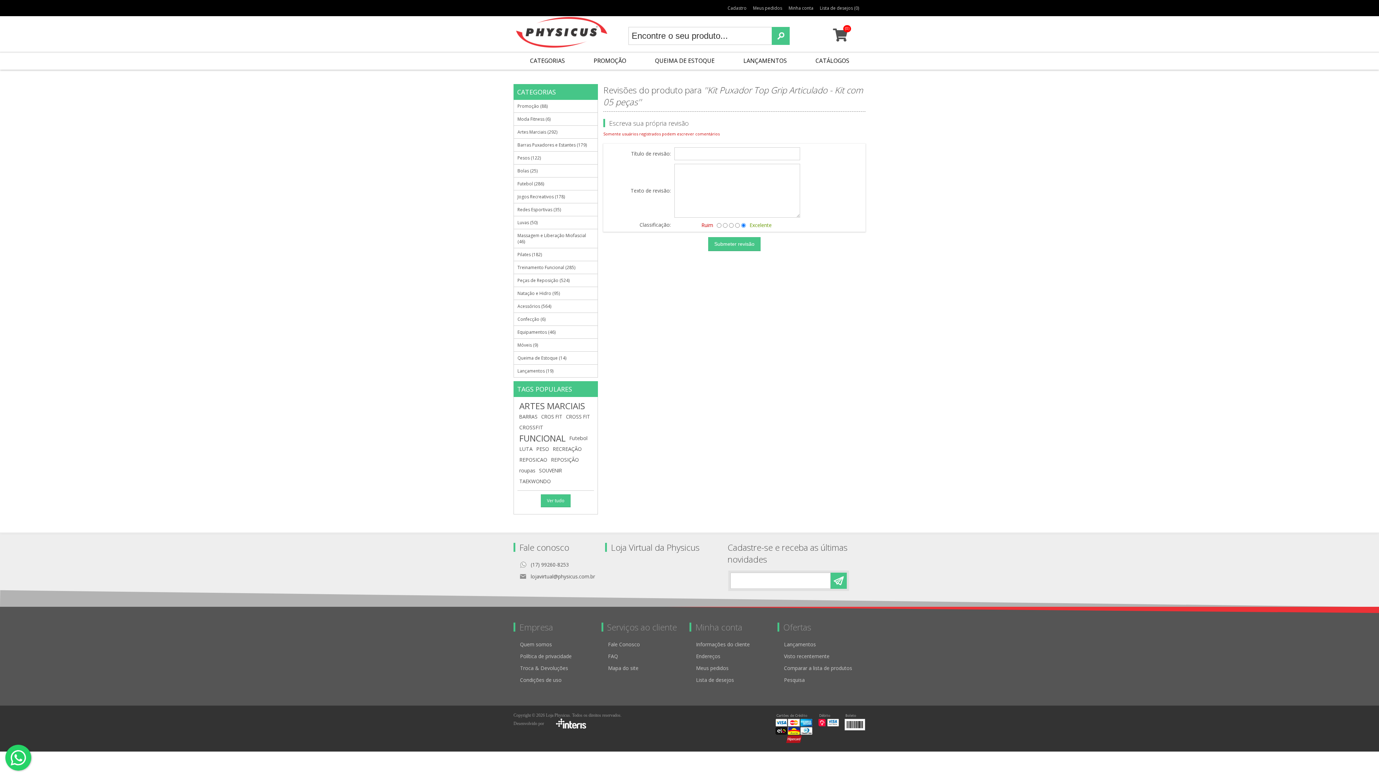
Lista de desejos (715, 679)
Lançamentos (765, 61)
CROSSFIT (531, 427)
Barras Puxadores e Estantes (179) (552, 145)
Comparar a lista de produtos (818, 668)
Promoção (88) (532, 106)
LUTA (526, 448)
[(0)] (840, 38)
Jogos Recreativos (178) (541, 197)
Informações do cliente (723, 644)
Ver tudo (556, 501)
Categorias (547, 61)
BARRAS (528, 416)
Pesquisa (794, 679)
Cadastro (737, 8)
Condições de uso (541, 679)
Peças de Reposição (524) (543, 280)
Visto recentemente (807, 656)
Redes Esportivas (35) (539, 210)
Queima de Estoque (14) (541, 358)
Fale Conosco (624, 644)
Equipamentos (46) (536, 332)
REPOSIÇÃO (565, 459)
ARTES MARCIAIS (552, 406)
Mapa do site (623, 668)
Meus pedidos (767, 8)
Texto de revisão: (651, 191)
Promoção (610, 61)
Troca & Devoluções (544, 668)
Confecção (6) (531, 319)
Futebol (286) (530, 184)
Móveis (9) (527, 345)
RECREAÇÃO (567, 448)
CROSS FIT (578, 416)
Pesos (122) (529, 158)
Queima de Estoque (685, 61)
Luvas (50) (527, 223)
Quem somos (536, 644)
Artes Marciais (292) (537, 132)
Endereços (708, 656)
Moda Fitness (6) (534, 119)
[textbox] (700, 36)
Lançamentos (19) (535, 371)
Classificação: (655, 224)
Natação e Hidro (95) (538, 293)
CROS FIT (551, 416)
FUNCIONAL (542, 438)
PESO (542, 448)
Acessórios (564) (534, 306)
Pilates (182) (529, 254)
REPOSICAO (533, 459)
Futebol (578, 438)
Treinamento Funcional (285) (546, 267)
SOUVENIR (550, 470)
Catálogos (832, 61)
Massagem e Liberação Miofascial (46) (551, 238)
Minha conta (801, 8)
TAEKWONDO (535, 481)
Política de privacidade (546, 656)
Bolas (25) (527, 171)
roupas (527, 470)
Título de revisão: (651, 154)
